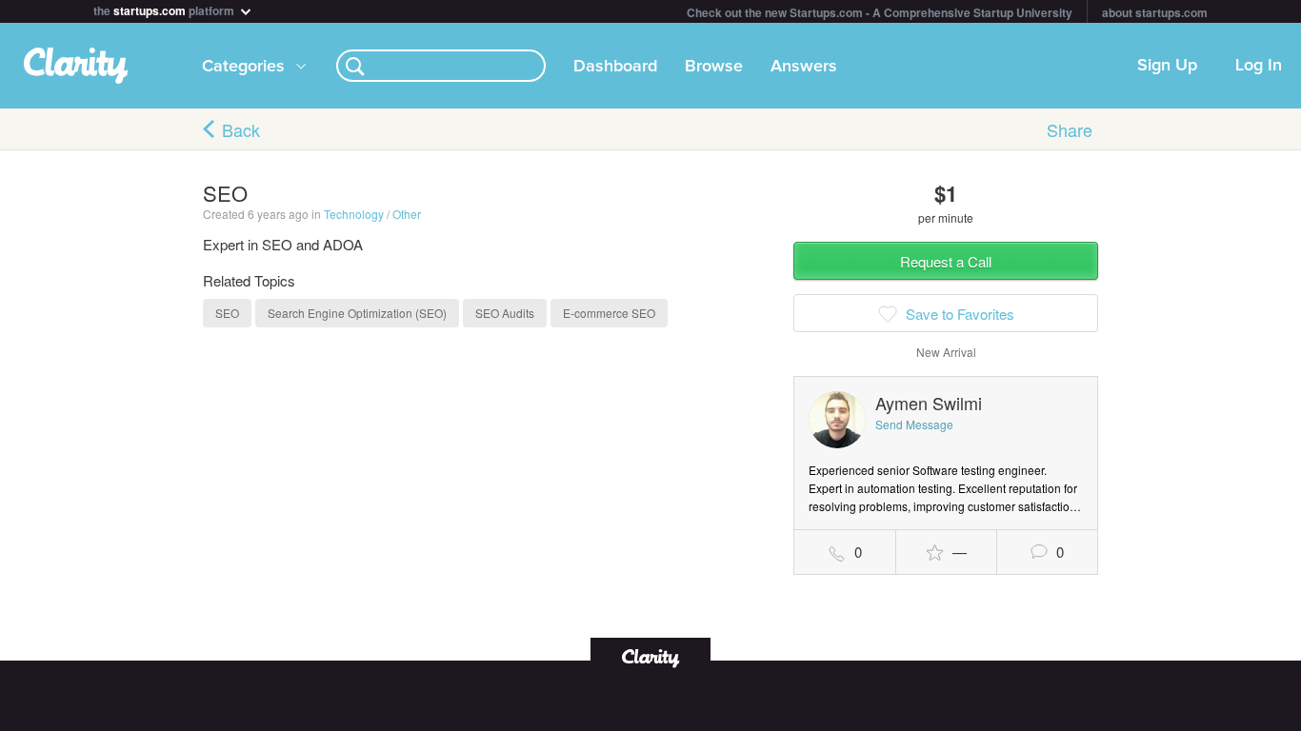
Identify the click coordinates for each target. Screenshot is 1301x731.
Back (241, 129)
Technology (354, 214)
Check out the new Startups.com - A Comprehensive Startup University (879, 12)
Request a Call (945, 261)
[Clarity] (650, 656)
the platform (165, 9)
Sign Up (1167, 65)
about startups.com (1155, 12)
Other (406, 214)
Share (1069, 129)
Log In (1258, 65)
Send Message (914, 424)
